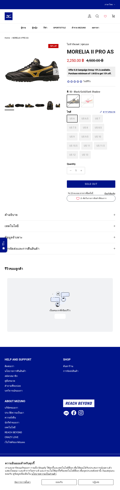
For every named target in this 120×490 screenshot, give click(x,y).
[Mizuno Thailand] (8, 16)
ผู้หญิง (34, 28)
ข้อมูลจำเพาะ (13, 237)
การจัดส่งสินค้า (70, 371)
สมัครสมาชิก (11, 376)
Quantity (71, 164)
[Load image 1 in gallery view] (32, 70)
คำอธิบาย (11, 215)
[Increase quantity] (82, 170)
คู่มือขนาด (10, 381)
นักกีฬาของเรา (12, 422)
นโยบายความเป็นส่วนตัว (43, 474)
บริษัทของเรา (11, 407)
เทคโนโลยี (12, 226)
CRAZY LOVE (11, 437)
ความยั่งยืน (10, 417)
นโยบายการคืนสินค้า (15, 371)
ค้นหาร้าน (68, 366)
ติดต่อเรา (9, 366)
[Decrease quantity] (69, 170)
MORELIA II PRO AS (20, 38)
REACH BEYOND (13, 432)
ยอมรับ (59, 482)
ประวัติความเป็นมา (14, 412)
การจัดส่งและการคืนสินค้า (22, 248)
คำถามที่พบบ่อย (13, 386)
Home (7, 38)
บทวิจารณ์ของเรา (13, 390)
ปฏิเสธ (95, 482)
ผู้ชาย (23, 28)
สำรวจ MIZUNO (79, 28)
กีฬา (45, 28)
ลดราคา (95, 28)
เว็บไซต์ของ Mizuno (15, 442)
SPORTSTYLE (59, 28)
